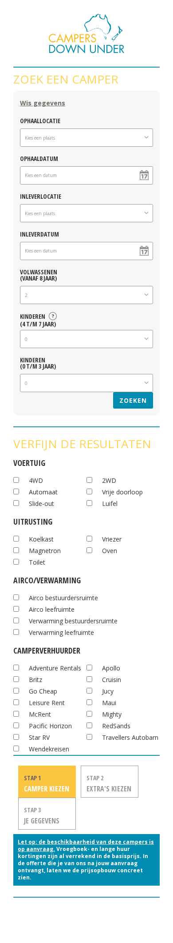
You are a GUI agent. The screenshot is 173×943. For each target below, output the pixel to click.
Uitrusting (32, 520)
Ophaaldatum (39, 158)
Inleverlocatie (40, 196)
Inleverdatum (39, 233)
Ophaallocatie (40, 120)
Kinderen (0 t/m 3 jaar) (38, 362)
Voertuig (29, 461)
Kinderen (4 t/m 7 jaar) (38, 318)
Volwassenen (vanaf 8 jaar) (38, 274)
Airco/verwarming (47, 579)
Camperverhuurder (46, 649)
